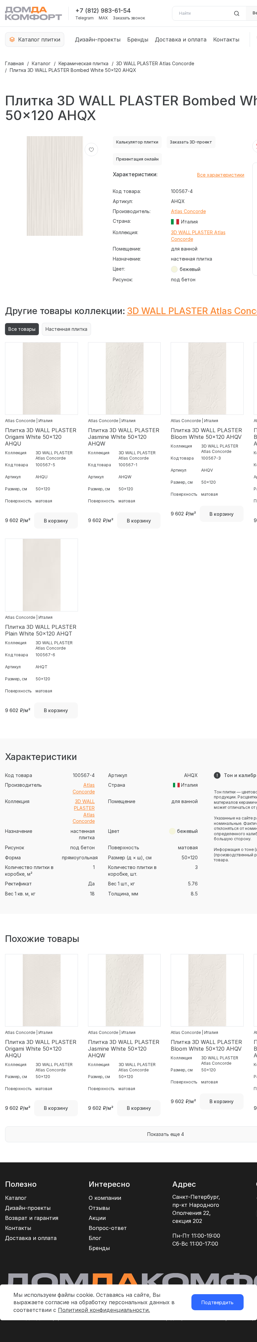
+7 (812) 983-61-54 (103, 10)
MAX (103, 18)
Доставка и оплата (180, 39)
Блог (95, 1238)
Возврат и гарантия (31, 1218)
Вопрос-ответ (108, 1228)
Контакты (226, 39)
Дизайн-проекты (97, 39)
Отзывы (99, 1208)
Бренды (137, 39)
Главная (14, 63)
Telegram (84, 18)
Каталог (41, 63)
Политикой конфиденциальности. (104, 1310)
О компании (105, 1197)
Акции (97, 1218)
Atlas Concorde (188, 211)
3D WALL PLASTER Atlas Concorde (155, 63)
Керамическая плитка (83, 63)
